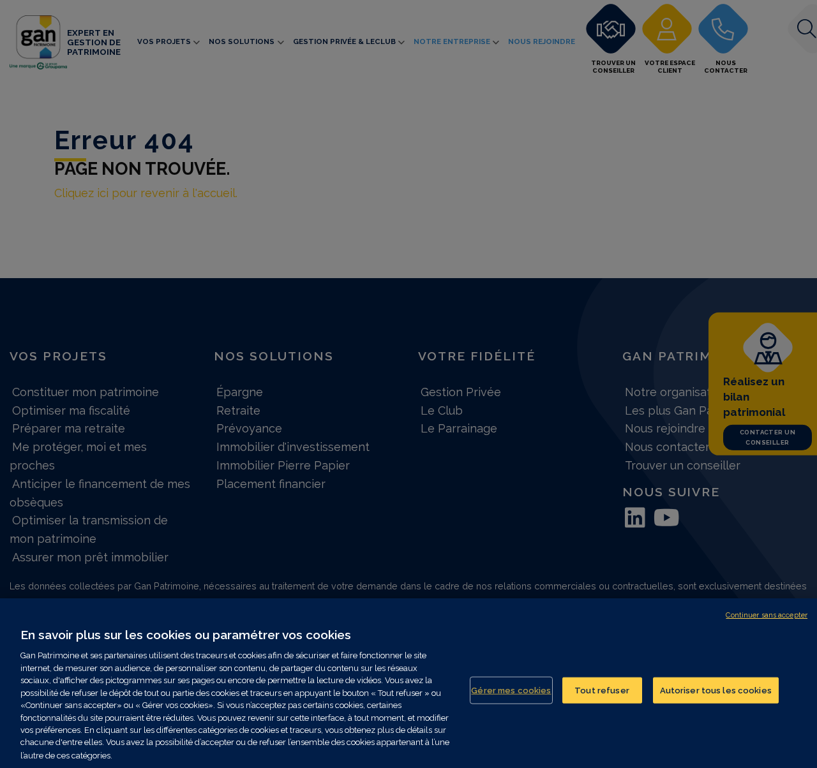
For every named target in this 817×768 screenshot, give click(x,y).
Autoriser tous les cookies (716, 690)
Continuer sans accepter (766, 615)
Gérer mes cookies (511, 690)
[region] (408, 683)
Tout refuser (601, 690)
